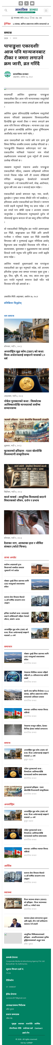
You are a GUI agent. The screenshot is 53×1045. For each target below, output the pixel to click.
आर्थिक (37, 1023)
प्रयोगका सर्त (28, 1028)
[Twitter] (26, 3)
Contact (39, 1028)
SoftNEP (29, 1043)
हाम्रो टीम (25, 1032)
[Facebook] (21, 3)
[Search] (6, 10)
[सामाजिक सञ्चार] (7, 74)
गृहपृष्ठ (6, 38)
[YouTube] (32, 3)
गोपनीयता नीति (15, 1028)
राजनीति (29, 1023)
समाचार (21, 1023)
